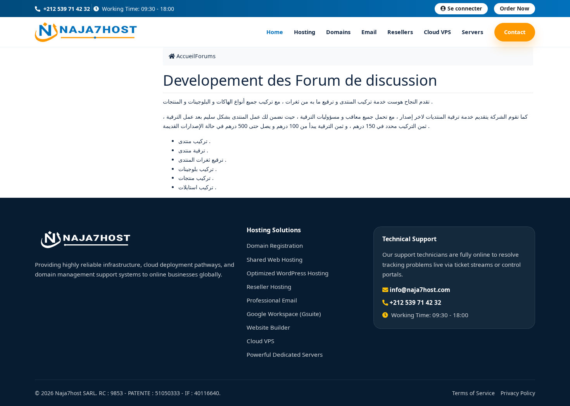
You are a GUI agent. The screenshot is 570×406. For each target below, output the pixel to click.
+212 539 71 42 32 (66, 8)
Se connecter (464, 8)
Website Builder (268, 327)
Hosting (304, 32)
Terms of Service (473, 393)
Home (274, 32)
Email (369, 32)
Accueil (185, 56)
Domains (338, 32)
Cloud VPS (437, 32)
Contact (514, 32)
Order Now (514, 8)
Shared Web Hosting (274, 259)
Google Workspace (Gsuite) (284, 314)
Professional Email (272, 300)
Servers (472, 32)
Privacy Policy (518, 393)
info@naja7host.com (420, 290)
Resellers (400, 32)
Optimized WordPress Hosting (287, 273)
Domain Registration (275, 245)
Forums (205, 56)
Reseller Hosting (269, 286)
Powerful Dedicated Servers (285, 354)
